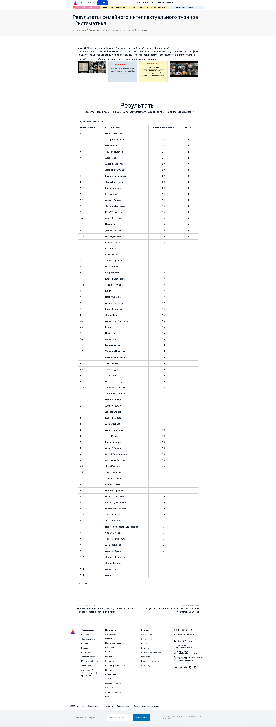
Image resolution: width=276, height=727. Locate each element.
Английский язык (113, 692)
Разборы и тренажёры (151, 652)
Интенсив (145, 657)
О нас (170, 2)
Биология (109, 661)
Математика (110, 634)
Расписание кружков (184, 7)
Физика (108, 639)
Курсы (132, 7)
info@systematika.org (183, 647)
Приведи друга (88, 657)
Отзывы (160, 2)
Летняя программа (158, 7)
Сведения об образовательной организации (89, 673)
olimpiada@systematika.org (185, 653)
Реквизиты (109, 706)
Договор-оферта (123, 706)
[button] (102, 2)
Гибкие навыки (111, 674)
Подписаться (141, 718)
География (110, 696)
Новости (85, 648)
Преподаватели (88, 639)
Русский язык (111, 688)
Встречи (145, 648)
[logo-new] (75, 2)
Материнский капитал (91, 661)
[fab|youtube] (185, 667)
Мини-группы (107, 7)
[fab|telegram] (181, 667)
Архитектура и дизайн (115, 665)
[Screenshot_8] (122, 71)
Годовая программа (150, 661)
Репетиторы (121, 7)
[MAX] (175, 641)
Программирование (114, 643)
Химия (108, 679)
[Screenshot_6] (184, 71)
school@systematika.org (184, 660)
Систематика (87, 630)
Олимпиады (143, 7)
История (109, 656)
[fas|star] (190, 667)
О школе (85, 634)
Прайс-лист (86, 666)
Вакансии (85, 652)
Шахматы (109, 648)
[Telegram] (183, 641)
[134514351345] (92, 71)
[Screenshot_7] (153, 71)
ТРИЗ (107, 652)
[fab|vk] (176, 667)
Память (108, 670)
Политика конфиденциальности (146, 706)
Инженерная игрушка (114, 683)
